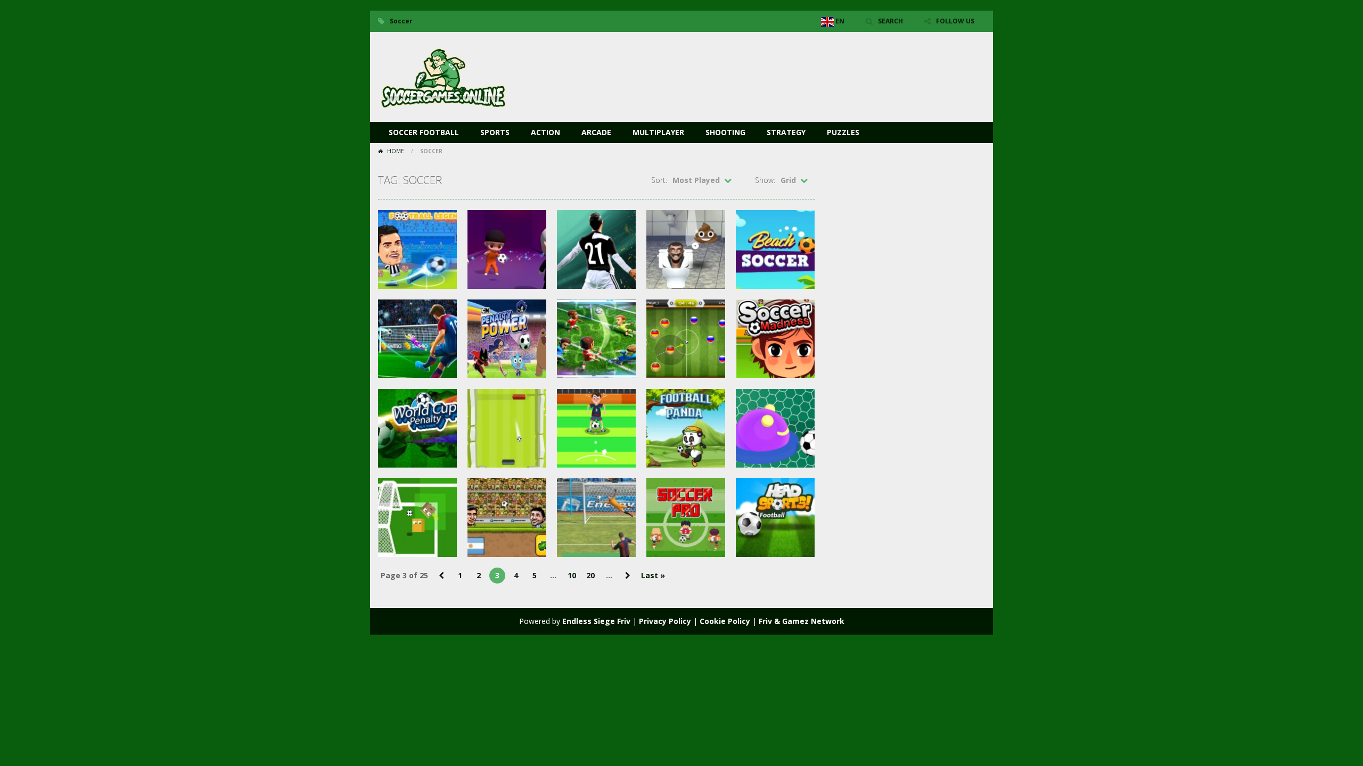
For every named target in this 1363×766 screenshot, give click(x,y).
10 (572, 575)
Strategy (786, 132)
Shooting (725, 132)
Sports (495, 132)
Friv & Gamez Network (801, 621)
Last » (653, 575)
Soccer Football (424, 132)
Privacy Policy (665, 621)
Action (545, 132)
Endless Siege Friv (596, 621)
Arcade (596, 132)
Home (395, 151)
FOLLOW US (955, 21)
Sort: (659, 180)
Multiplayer (658, 132)
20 (590, 575)
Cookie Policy (725, 621)
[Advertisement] (791, 64)
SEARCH (890, 21)
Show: (765, 180)
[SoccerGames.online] (444, 76)
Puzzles (843, 132)
